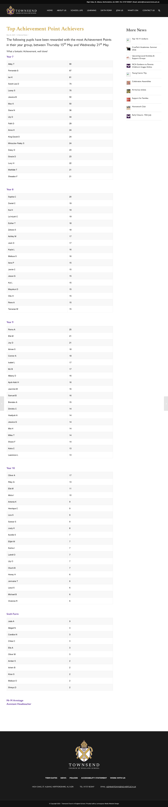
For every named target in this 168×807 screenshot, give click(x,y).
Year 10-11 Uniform (140, 39)
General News (22, 35)
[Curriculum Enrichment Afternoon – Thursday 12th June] (166, 403)
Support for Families (140, 98)
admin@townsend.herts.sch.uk (121, 786)
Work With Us (117, 778)
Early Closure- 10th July (141, 115)
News (63, 778)
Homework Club (139, 106)
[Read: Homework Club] (128, 108)
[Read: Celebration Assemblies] (128, 82)
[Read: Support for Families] (128, 99)
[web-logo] (22, 10)
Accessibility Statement (94, 778)
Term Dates (51, 778)
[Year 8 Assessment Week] (2, 403)
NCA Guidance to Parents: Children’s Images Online (143, 65)
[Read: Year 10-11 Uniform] (128, 40)
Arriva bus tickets (139, 90)
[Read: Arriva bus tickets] (128, 91)
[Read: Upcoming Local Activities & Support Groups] (128, 57)
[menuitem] (159, 12)
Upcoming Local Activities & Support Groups (143, 57)
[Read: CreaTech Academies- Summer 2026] (128, 48)
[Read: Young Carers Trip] (128, 74)
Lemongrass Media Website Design (107, 803)
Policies (74, 778)
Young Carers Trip (139, 73)
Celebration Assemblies (141, 81)
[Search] (159, 11)
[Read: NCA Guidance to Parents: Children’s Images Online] (128, 65)
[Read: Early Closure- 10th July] (128, 116)
